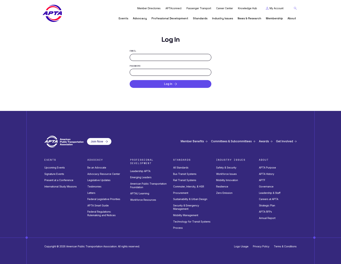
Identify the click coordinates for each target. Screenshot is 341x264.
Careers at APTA (268, 199)
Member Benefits (192, 141)
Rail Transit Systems (184, 180)
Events (123, 18)
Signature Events (54, 173)
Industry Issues (222, 18)
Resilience (222, 186)
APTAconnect (174, 8)
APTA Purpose (267, 167)
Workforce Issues (226, 173)
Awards (264, 141)
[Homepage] (52, 13)
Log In (168, 84)
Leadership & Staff (269, 192)
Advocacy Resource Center (103, 173)
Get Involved (284, 141)
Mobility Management (185, 215)
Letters (91, 192)
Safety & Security (226, 167)
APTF (262, 180)
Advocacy (140, 18)
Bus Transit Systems (184, 173)
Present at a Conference (58, 180)
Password (135, 65)
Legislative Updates (98, 180)
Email (133, 50)
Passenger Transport (198, 8)
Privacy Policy (261, 246)
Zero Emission (224, 192)
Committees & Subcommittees (231, 141)
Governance (266, 186)
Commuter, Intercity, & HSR (188, 186)
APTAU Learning (139, 193)
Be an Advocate (96, 167)
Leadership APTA (140, 171)
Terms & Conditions (285, 246)
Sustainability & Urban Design (190, 199)
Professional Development (169, 18)
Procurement (180, 192)
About (292, 18)
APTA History (266, 173)
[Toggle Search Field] (295, 8)
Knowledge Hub (247, 8)
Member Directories (149, 8)
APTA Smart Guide (98, 205)
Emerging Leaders (140, 177)
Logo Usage (241, 246)
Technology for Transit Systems (191, 221)
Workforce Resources (143, 199)
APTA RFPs (265, 211)
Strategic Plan (267, 205)
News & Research (249, 18)
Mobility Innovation (227, 180)
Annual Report (267, 218)
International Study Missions (60, 186)
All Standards (180, 167)
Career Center (224, 8)
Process (178, 227)
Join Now (97, 141)
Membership (274, 18)
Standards (200, 18)
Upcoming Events (54, 167)
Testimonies (94, 186)
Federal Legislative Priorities (103, 199)
